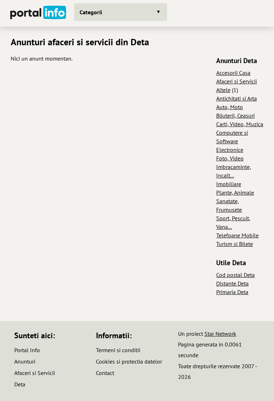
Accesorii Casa (233, 72)
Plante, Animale (235, 192)
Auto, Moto (229, 106)
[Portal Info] (38, 13)
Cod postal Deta (235, 274)
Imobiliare (228, 183)
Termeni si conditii (118, 350)
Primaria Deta (232, 291)
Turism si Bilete (234, 243)
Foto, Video (230, 158)
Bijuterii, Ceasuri (235, 115)
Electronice (229, 149)
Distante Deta (232, 283)
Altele (223, 89)
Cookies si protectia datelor (129, 361)
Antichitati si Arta (236, 98)
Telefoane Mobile (237, 235)
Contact (105, 372)
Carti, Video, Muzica (239, 124)
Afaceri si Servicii (236, 81)
